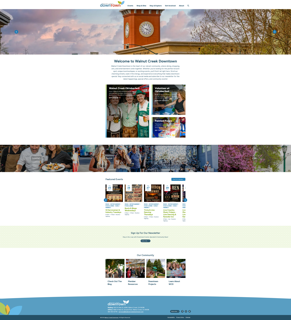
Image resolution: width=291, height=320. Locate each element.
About (181, 6)
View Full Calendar (178, 179)
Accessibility (171, 317)
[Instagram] (186, 311)
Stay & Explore (156, 6)
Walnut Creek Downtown (111, 317)
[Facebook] (182, 311)
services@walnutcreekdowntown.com (131, 312)
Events (130, 6)
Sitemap (188, 317)
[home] (115, 4)
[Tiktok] (189, 311)
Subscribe (145, 241)
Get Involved (170, 6)
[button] (16, 32)
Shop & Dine (141, 6)
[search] (188, 6)
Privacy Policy (180, 317)
